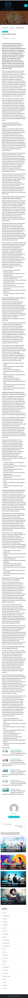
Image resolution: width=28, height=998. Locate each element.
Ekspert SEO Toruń (14, 780)
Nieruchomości (6, 943)
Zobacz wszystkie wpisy (14, 817)
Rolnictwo (5, 958)
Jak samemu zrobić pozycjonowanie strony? (13, 866)
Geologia (5, 924)
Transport (5, 970)
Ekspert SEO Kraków (15, 769)
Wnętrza (5, 985)
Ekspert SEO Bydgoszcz (15, 750)
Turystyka (5, 973)
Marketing (12, 27)
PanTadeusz (6, 38)
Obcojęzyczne (6, 946)
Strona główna (5, 27)
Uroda (4, 979)
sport (4, 964)
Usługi (4, 982)
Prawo (4, 952)
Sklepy (4, 961)
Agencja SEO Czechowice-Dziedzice (11, 848)
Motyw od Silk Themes (14, 996)
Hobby (4, 927)
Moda (4, 937)
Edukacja (5, 921)
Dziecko (5, 918)
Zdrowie (5, 988)
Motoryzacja (6, 940)
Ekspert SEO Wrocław (15, 759)
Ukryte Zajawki (6, 976)
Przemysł (5, 955)
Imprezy (5, 930)
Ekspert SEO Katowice (15, 789)
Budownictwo (6, 915)
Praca (4, 949)
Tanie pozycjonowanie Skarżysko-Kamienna (13, 883)
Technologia (6, 967)
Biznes (4, 912)
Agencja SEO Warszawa (8, 901)
